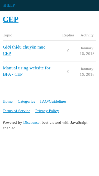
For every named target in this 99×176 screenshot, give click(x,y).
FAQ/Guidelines (53, 101)
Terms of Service (16, 111)
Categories (26, 101)
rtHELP (9, 5)
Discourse (31, 122)
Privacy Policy (47, 111)
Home (8, 101)
